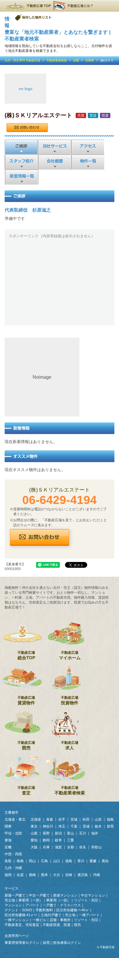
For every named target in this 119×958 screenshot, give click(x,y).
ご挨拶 (21, 146)
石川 (82, 833)
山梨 (34, 833)
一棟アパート (89, 915)
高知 (105, 861)
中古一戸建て (39, 895)
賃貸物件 (26, 700)
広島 (44, 861)
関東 (8, 826)
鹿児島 (82, 875)
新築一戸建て (15, 895)
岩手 (61, 819)
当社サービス (54, 146)
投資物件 (69, 700)
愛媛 (93, 861)
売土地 (10, 900)
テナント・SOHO (18, 910)
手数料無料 (44, 910)
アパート (32, 905)
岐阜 (58, 840)
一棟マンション (17, 920)
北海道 (36, 819)
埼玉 (61, 826)
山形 (98, 819)
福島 (110, 819)
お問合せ (27, 127)
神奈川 (48, 826)
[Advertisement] (59, 281)
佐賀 (20, 875)
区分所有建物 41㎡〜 (21, 915)
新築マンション (65, 895)
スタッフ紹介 (21, 161)
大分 (56, 875)
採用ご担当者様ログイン (62, 943)
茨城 (86, 826)
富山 (70, 833)
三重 (70, 840)
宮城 (73, 819)
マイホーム (70, 655)
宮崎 (68, 875)
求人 (69, 745)
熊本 (44, 875)
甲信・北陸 (13, 833)
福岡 (8, 875)
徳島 (68, 861)
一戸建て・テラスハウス (62, 905)
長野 (46, 833)
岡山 (32, 861)
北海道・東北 (15, 819)
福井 (94, 833)
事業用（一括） (58, 900)
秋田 (86, 819)
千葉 (73, 826)
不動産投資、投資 (56, 925)
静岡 (46, 840)
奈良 (82, 847)
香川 (80, 861)
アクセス (87, 146)
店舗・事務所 (60, 920)
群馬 (110, 826)
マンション (13, 905)
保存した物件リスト (33, 17)
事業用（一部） (30, 900)
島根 (20, 861)
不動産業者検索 (57, 60)
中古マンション (93, 895)
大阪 (34, 847)
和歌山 (96, 847)
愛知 (34, 840)
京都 (70, 847)
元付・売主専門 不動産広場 (22, 60)
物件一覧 (87, 161)
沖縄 (96, 875)
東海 (8, 840)
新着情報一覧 (21, 176)
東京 (34, 826)
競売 (26, 745)
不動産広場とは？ (74, 6)
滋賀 (58, 847)
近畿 (76, 60)
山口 (56, 861)
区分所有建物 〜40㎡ (72, 910)
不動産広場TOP (28, 6)
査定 (26, 790)
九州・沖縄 (13, 868)
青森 (49, 819)
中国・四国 (13, 854)
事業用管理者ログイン (22, 943)
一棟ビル (39, 920)
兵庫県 (89, 60)
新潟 (58, 833)
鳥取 (8, 861)
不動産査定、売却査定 (22, 925)
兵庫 (46, 847)
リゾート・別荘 (86, 900)
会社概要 (54, 161)
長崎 (32, 875)
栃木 (98, 826)
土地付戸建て (51, 915)
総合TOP (26, 655)
